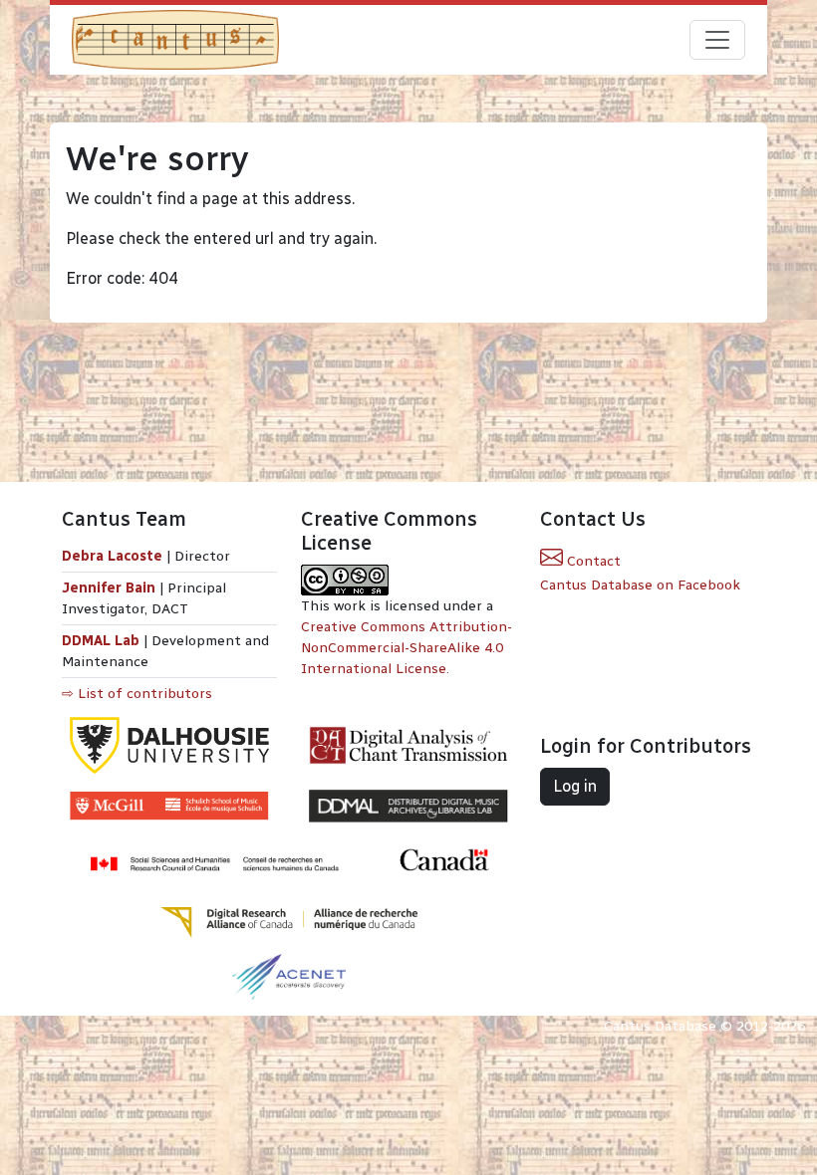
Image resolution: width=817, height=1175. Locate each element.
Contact (592, 561)
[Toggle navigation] (717, 40)
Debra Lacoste (112, 556)
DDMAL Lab (100, 640)
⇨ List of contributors (137, 693)
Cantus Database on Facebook (640, 585)
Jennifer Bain (110, 588)
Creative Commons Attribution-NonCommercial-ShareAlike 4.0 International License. (406, 647)
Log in (575, 786)
